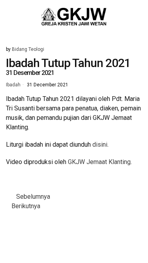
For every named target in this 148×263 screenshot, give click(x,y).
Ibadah (13, 85)
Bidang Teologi (28, 49)
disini (99, 144)
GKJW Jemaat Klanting (99, 162)
